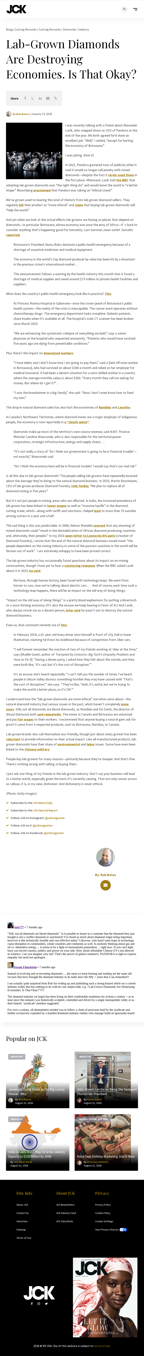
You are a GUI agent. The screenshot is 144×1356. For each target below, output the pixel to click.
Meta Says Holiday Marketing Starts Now (106, 1156)
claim (79, 205)
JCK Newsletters (65, 1204)
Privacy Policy (103, 1204)
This (108, 294)
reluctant (13, 739)
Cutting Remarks (50, 29)
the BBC (122, 180)
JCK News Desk (23, 1162)
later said (73, 610)
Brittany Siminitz (97, 1162)
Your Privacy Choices (106, 1229)
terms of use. (102, 1346)
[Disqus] (72, 968)
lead (97, 511)
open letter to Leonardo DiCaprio (90, 535)
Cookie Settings (104, 1221)
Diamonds (69, 29)
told (79, 486)
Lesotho (124, 407)
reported (13, 235)
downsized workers (58, 353)
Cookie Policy (102, 1213)
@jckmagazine (54, 818)
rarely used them (121, 175)
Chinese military (37, 749)
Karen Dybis (94, 1099)
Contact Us (22, 1213)
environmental (69, 744)
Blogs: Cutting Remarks (21, 29)
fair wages (26, 719)
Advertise (22, 1221)
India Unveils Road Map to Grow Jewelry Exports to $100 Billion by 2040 (36, 1154)
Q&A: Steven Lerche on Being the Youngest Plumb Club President (107, 1091)
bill (21, 205)
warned (99, 525)
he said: (35, 571)
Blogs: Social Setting (93, 1119)
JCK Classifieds (64, 1221)
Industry (83, 29)
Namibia (105, 407)
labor (90, 744)
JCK (16, 9)
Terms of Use (23, 1238)
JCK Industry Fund (66, 1213)
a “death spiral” (76, 422)
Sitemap (21, 1229)
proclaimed (42, 190)
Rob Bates (22, 114)
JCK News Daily (42, 803)
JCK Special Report (45, 810)
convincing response (79, 565)
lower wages (56, 506)
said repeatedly (49, 714)
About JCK (22, 1204)
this (64, 625)
